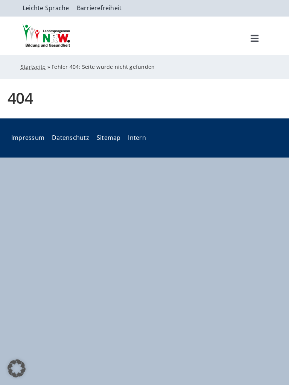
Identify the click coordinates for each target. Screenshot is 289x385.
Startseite (33, 66)
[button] (16, 368)
